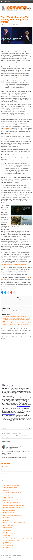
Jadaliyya (5, 509)
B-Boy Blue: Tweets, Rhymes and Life (11, 485)
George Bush (18, 330)
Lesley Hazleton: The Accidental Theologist (12, 515)
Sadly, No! (5, 537)
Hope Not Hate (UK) (7, 504)
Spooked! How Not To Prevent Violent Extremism (13, 264)
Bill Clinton (28, 277)
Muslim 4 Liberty (6, 524)
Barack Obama (5, 330)
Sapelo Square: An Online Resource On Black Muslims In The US (17, 539)
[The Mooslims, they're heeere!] (16, 10)
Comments (14, 433)
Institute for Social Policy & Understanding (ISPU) (14, 505)
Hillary (4, 279)
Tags (19, 433)
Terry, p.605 (7, 128)
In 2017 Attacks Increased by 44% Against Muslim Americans (15, 435)
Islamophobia (12, 332)
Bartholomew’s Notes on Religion (10, 487)
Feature (18, 24)
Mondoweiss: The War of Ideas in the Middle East (14, 522)
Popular (4, 433)
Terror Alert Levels (16, 333)
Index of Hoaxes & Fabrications (10, 477)
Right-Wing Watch (6, 535)
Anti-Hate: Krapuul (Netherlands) (10, 484)
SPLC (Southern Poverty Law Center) (11, 544)
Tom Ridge (24, 333)
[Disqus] (16, 361)
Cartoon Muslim (6, 490)
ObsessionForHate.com (8, 527)
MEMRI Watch (6, 520)
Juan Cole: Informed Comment (9, 512)
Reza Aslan (5, 532)
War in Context (6, 547)
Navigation (7, 1)
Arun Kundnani (25, 329)
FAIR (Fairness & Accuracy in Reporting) (12, 499)
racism (9, 333)
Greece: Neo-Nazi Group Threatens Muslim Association (14, 457)
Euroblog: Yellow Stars (8, 497)
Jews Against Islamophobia (9, 510)
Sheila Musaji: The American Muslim (11, 540)
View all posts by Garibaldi (16, 300)
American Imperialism (8, 329)
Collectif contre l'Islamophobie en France (12, 492)
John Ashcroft (20, 332)
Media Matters (6, 519)
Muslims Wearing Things (8, 525)
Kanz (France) (6, 514)
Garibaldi (4, 24)
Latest (8, 433)
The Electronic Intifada (8, 545)
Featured (11, 330)
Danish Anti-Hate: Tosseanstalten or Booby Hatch (14, 494)
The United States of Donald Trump (24, 340)
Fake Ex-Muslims (6, 500)
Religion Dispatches (7, 530)
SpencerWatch (6, 542)
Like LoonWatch (5, 463)
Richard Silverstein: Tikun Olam (10, 534)
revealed (21, 153)
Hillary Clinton (5, 332)
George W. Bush (26, 330)
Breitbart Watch (6, 489)
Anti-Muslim (17, 329)
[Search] (30, 428)
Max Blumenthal (6, 517)
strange (15, 77)
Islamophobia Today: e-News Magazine (11, 507)
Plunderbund (5, 529)
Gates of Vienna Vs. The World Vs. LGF (11, 502)
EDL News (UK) (6, 495)
